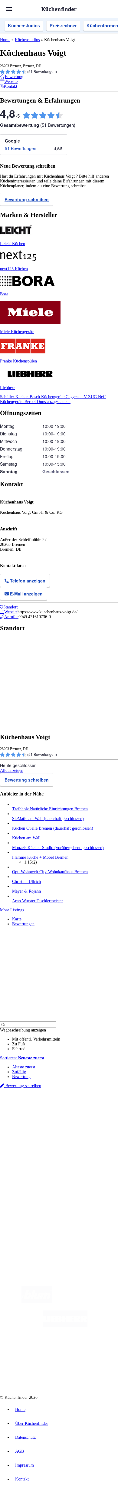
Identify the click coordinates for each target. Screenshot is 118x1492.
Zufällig (19, 1072)
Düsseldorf (29, 1117)
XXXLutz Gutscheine (70, 1122)
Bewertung (21, 1076)
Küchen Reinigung (28, 1153)
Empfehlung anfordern (31, 1107)
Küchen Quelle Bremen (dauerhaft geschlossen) (52, 828)
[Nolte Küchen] (95, 1350)
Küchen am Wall (26, 838)
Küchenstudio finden (30, 1102)
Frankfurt (46, 1117)
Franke (83, 1117)
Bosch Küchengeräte (48, 397)
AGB (19, 1451)
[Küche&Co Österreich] (80, 1374)
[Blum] (36, 1301)
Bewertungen (23, 924)
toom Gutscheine (24, 1127)
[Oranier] (46, 1350)
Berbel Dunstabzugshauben (47, 401)
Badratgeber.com (26, 1172)
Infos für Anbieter (27, 1188)
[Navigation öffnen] (9, 9)
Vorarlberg (84, 1112)
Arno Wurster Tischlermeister (37, 901)
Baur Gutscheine (50, 1127)
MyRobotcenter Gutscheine (83, 1127)
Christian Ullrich (26, 881)
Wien (16, 1117)
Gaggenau (75, 397)
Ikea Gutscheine (41, 1122)
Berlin (39, 1112)
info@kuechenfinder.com (21, 1229)
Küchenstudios (24, 25)
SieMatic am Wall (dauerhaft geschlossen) (48, 818)
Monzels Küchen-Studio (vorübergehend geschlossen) (58, 847)
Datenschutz (25, 1437)
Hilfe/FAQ (21, 1167)
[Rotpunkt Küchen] (36, 1374)
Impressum (24, 1465)
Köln (58, 1117)
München (68, 1112)
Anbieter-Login (29, 1208)
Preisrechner (63, 25)
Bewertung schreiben (27, 199)
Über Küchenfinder (28, 1162)
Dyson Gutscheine (101, 1122)
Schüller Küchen (15, 397)
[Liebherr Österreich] (65, 1325)
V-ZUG (91, 397)
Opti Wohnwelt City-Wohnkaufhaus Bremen (50, 872)
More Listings (12, 910)
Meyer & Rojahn (26, 891)
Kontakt (22, 1479)
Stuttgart (70, 1117)
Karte (16, 919)
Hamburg (53, 1112)
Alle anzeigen (11, 770)
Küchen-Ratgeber (27, 1158)
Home (5, 40)
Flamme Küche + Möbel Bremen (40, 857)
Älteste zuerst (23, 1067)
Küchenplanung (25, 1148)
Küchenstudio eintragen (32, 1203)
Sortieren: (22, 1058)
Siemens (96, 1117)
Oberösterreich (104, 1112)
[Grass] (87, 1301)
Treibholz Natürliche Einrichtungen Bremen (50, 809)
